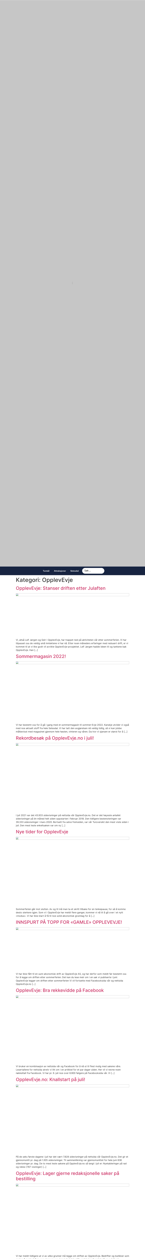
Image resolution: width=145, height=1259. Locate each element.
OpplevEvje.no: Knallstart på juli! (50, 1079)
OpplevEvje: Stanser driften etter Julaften (60, 588)
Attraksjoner (60, 571)
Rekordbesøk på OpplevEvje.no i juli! (55, 738)
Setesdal (74, 571)
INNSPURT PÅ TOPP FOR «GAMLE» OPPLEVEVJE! (69, 922)
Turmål (46, 571)
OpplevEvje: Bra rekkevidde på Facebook (60, 990)
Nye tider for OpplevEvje (42, 831)
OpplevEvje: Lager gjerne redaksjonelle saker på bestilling (67, 1176)
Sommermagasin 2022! (41, 656)
